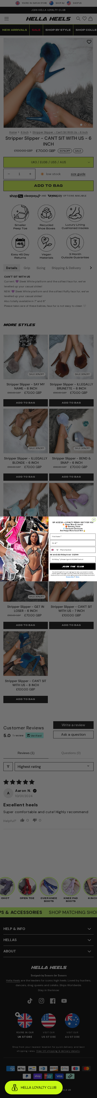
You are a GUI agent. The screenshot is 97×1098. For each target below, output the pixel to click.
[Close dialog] (94, 520)
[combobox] (54, 550)
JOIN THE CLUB (73, 566)
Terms (77, 577)
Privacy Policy (70, 577)
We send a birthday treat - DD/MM (64, 555)
